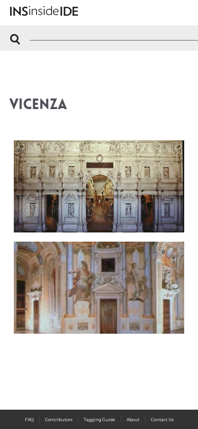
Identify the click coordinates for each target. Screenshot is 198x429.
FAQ (29, 419)
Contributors (58, 419)
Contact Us (162, 419)
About (133, 419)
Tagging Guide (99, 419)
